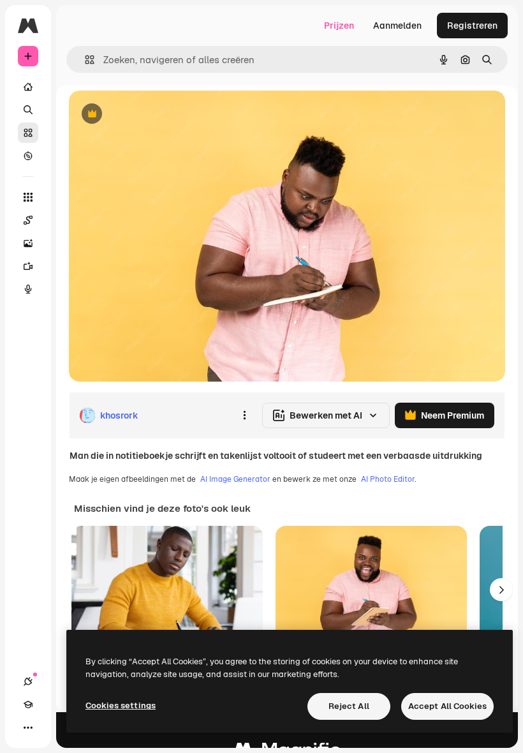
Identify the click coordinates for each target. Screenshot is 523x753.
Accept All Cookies (447, 706)
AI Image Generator (235, 479)
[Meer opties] (244, 415)
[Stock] (28, 133)
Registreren (472, 25)
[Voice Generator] (28, 289)
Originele (153, 114)
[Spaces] (28, 220)
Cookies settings (120, 705)
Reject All (348, 706)
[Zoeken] (28, 110)
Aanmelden (397, 25)
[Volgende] (501, 589)
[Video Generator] (28, 266)
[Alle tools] (28, 197)
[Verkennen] (28, 155)
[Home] (28, 87)
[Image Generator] (28, 243)
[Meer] (28, 727)
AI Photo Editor (388, 479)
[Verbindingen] (28, 681)
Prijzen (339, 25)
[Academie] (28, 704)
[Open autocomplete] (84, 59)
